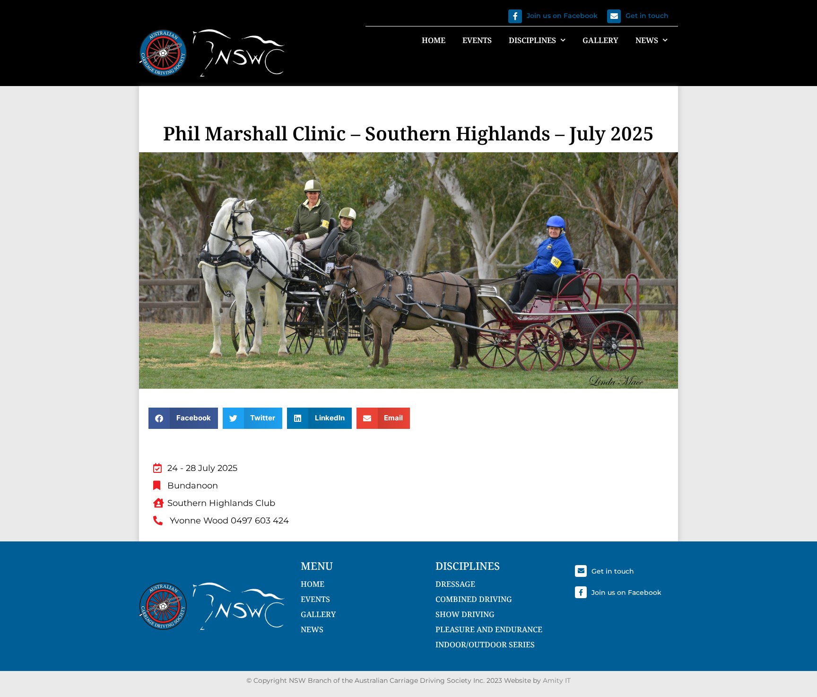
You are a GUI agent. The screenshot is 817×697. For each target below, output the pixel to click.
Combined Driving (473, 599)
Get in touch (647, 15)
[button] (183, 418)
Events (477, 40)
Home (433, 40)
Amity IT (557, 680)
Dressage (455, 584)
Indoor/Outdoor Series (485, 644)
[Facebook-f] (515, 16)
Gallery (600, 40)
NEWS (312, 629)
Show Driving (465, 614)
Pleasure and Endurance (488, 629)
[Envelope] (614, 16)
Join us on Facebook (562, 15)
